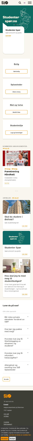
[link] (4, 2)
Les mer (8, 35)
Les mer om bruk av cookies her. (20, 435)
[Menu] (30, 2)
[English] (24, 3)
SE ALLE (6, 148)
